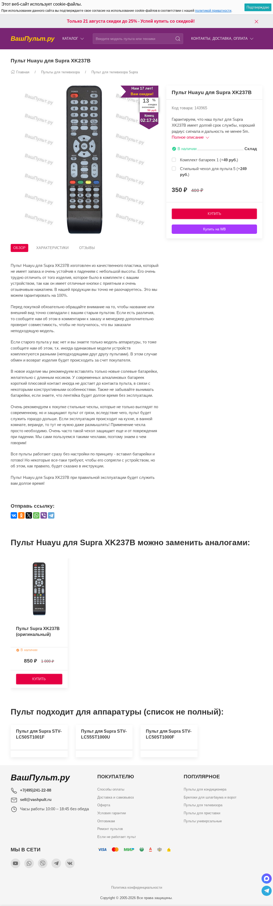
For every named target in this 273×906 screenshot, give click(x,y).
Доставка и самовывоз (115, 797)
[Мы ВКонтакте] (70, 863)
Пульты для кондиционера (205, 789)
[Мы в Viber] (42, 863)
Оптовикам (106, 821)
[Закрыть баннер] (256, 21)
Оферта (103, 805)
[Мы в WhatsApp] (29, 863)
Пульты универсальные (203, 821)
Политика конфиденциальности (136, 887)
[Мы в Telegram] (56, 863)
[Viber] (44, 515)
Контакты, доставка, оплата (219, 39)
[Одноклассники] (21, 515)
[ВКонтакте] (14, 515)
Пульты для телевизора (203, 805)
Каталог (70, 39)
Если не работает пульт (116, 837)
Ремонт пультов (110, 829)
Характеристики (52, 248)
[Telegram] (51, 515)
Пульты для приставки (202, 813)
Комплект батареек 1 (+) (209, 160)
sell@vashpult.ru (35, 799)
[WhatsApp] (36, 515)
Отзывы (87, 248)
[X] (29, 515)
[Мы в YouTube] (15, 863)
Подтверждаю (258, 7)
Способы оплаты (110, 789)
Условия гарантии (111, 813)
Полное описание (188, 137)
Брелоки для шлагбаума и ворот (210, 797)
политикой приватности (213, 11)
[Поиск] (177, 38)
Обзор (19, 248)
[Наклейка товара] (15, 561)
